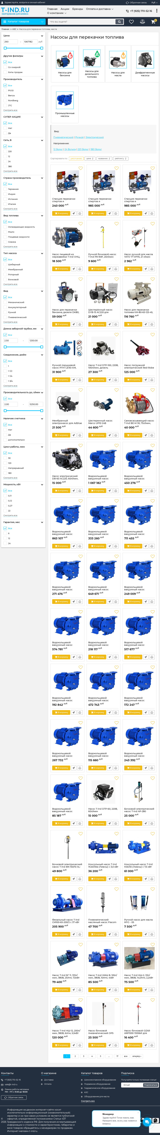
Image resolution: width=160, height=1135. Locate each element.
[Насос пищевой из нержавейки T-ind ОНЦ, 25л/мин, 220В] (67, 237)
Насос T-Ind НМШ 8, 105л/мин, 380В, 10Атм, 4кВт (102, 978)
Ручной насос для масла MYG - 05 (138, 922)
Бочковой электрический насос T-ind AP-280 (139, 812)
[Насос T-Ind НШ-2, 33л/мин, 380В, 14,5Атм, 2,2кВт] (139, 958)
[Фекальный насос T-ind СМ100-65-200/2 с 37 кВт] (67, 902)
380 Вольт (96, 149)
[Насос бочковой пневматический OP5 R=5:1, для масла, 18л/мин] (103, 1013)
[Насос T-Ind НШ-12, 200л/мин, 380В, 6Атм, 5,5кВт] (67, 1013)
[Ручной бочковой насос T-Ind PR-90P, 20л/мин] (103, 237)
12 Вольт (58, 149)
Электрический (95, 137)
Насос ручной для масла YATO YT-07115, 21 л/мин (138, 257)
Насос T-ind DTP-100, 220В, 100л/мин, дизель (103, 368)
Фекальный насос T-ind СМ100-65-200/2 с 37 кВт (65, 922)
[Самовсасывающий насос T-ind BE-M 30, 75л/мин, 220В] (139, 403)
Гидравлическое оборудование (99, 1088)
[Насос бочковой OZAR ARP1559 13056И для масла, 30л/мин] (139, 1013)
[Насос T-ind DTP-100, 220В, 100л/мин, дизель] (103, 348)
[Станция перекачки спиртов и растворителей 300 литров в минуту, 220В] (103, 182)
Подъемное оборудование (97, 1084)
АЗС (86, 1092)
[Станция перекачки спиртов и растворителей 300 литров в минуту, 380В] (139, 182)
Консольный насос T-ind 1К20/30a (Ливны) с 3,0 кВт (103, 867)
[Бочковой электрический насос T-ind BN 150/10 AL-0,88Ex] (67, 847)
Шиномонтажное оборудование (100, 1080)
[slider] (5, 48)
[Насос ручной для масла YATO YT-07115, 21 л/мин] (139, 237)
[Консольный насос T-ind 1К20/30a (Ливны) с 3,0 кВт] (103, 847)
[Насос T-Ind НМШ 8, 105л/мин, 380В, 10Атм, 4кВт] (103, 958)
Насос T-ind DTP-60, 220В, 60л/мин (103, 812)
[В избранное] (81, 168)
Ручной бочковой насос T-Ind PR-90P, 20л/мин (102, 257)
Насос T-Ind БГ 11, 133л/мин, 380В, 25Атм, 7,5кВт (66, 978)
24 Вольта (70, 149)
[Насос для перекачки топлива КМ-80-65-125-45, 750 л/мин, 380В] (139, 293)
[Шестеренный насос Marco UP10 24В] (103, 403)
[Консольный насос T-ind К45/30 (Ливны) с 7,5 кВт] (139, 847)
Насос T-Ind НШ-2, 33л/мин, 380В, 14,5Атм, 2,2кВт (138, 978)
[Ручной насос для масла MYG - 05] (139, 902)
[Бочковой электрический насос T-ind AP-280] (139, 792)
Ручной (79, 137)
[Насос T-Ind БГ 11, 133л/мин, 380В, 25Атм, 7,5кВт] (67, 958)
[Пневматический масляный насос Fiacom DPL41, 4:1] (103, 902)
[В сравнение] (80, 213)
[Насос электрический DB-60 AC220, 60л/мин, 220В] (67, 459)
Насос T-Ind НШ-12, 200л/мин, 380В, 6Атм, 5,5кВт (66, 1033)
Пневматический (63, 137)
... (109, 1056)
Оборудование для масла (96, 1096)
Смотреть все (10, 110)
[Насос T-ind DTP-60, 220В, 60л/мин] (103, 792)
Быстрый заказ (73, 213)
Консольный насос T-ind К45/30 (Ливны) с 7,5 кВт (138, 867)
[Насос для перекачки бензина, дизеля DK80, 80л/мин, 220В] (67, 293)
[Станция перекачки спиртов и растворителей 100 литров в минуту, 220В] (67, 182)
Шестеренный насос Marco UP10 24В (100, 423)
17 (117, 1056)
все (126, 1056)
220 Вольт (83, 149)
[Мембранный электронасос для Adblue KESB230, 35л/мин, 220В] (67, 403)
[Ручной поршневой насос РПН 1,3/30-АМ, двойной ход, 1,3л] (67, 348)
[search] (119, 21)
